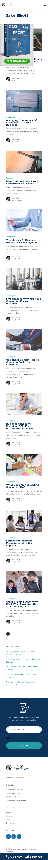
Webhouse (10, 851)
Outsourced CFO (13, 793)
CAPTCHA (10, 738)
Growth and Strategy (14, 790)
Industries (10, 819)
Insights (9, 816)
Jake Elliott (16, 78)
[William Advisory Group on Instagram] (13, 836)
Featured (9, 178)
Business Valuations (14, 797)
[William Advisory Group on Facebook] (8, 836)
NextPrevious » (8, 634)
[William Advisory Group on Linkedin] (19, 836)
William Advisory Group (15, 778)
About (8, 812)
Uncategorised (12, 117)
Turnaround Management (16, 800)
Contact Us (10, 823)
